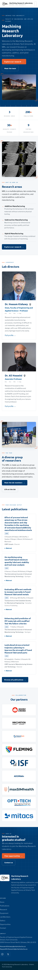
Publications (4, 906)
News (2, 902)
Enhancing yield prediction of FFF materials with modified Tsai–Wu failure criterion (18, 621)
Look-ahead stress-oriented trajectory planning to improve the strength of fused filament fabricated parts (18, 649)
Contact (3, 928)
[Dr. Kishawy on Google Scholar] (30, 304)
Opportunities (5, 924)
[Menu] (35, 3)
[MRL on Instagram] (2, 954)
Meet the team (10, 68)
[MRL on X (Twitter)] (8, 954)
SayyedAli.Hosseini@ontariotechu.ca (13, 949)
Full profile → (10, 335)
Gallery (2, 921)
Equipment (4, 913)
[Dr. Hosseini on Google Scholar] (24, 375)
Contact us (8, 862)
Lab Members (5, 917)
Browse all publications (15, 680)
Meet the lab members (14, 482)
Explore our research (14, 62)
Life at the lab (10, 489)
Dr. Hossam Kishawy (16, 304)
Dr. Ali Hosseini (13, 375)
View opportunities (13, 856)
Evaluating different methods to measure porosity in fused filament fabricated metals (18, 592)
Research (3, 910)
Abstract (9, 548)
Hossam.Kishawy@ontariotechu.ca (13, 946)
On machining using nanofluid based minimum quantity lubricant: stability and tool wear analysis (17, 561)
